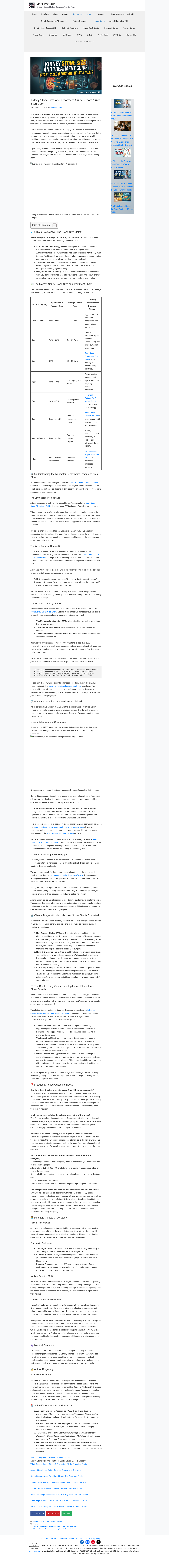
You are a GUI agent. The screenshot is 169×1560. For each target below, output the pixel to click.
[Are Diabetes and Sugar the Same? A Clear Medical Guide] (122, 197)
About (55, 14)
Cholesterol (53, 35)
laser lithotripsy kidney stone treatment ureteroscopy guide (59, 827)
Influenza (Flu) (131, 35)
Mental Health (103, 35)
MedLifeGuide (45, 4)
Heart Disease (67, 35)
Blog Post (45, 14)
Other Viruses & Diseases (84, 42)
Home (34, 14)
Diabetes (90, 35)
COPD (79, 35)
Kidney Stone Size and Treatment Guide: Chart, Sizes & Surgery (58, 1482)
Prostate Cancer (129, 28)
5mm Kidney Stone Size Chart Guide (92, 356)
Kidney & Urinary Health (82, 14)
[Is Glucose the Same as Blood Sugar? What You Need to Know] (122, 152)
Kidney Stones (99, 21)
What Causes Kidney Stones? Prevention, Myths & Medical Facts (58, 1464)
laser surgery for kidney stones (60, 833)
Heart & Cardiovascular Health (122, 14)
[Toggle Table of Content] (53, 225)
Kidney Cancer (38, 35)
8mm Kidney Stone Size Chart (43, 612)
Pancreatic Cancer (111, 28)
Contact (65, 14)
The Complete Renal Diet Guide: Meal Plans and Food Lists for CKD (59, 1500)
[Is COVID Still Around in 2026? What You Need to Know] (122, 103)
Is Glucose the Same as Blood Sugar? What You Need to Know (121, 164)
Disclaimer (63, 1538)
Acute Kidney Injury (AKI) (118, 21)
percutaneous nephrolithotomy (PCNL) (66, 875)
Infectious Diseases (79, 21)
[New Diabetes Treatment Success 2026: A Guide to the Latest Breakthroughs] (122, 174)
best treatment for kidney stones (84, 482)
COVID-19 (117, 35)
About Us (83, 1538)
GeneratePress (34, 1552)
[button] (84, 48)
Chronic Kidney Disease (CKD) (45, 28)
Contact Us (73, 1538)
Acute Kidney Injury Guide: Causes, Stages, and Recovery (55, 1470)
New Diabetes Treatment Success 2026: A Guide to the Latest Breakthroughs (122, 187)
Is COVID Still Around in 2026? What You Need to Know (121, 116)
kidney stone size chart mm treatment (65, 686)
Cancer (101, 14)
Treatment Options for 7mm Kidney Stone (92, 398)
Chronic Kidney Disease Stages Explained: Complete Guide (56, 1488)
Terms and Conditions (48, 1538)
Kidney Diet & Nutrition (91, 28)
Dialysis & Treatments (70, 28)
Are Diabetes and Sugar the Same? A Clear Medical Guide (122, 209)
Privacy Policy (94, 1538)
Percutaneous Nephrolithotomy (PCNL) (92, 454)
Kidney (35, 1524)
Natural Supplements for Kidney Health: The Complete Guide (56, 1476)
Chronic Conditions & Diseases (52, 21)
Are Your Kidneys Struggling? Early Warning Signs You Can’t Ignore (59, 1494)
